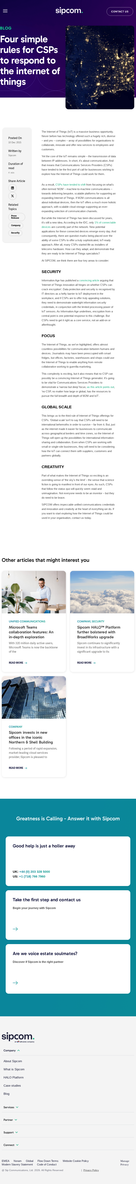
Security (15, 233)
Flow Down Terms (48, 1160)
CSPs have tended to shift (70, 184)
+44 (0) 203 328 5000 (34, 871)
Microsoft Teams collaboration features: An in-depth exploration (31, 632)
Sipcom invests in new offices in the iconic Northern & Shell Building (31, 737)
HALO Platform (14, 1077)
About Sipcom (13, 1061)
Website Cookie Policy (76, 1160)
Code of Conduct (46, 1164)
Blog (6, 1093)
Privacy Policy (91, 1170)
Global (29, 1160)
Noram (18, 1160)
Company (15, 226)
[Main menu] (5, 11)
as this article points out (100, 386)
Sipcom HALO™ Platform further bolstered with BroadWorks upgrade (98, 632)
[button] (12, 188)
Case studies (12, 1085)
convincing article (88, 280)
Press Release (15, 217)
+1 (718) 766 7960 (32, 876)
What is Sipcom (14, 1069)
